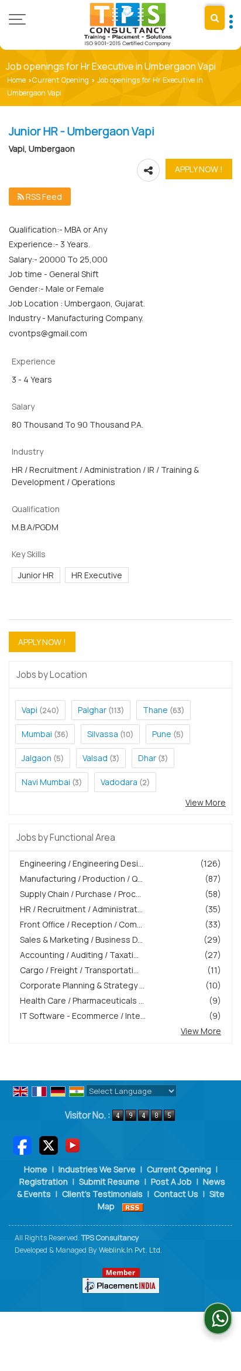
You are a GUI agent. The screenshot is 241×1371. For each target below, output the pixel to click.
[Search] (215, 18)
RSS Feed (43, 196)
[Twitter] (48, 1144)
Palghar (92, 709)
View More (205, 802)
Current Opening (60, 80)
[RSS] (132, 1206)
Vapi (29, 709)
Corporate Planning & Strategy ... (82, 985)
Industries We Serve (97, 1169)
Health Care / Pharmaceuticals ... (82, 1000)
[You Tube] (73, 1144)
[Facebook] (22, 1144)
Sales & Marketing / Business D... (81, 939)
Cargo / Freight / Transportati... (79, 970)
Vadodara (119, 781)
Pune (161, 733)
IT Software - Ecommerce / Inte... (83, 1015)
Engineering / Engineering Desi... (81, 863)
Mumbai (37, 733)
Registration (43, 1181)
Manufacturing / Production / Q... (81, 878)
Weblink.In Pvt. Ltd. (130, 1250)
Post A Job (171, 1181)
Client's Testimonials (102, 1193)
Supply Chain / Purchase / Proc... (80, 893)
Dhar (147, 757)
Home (16, 80)
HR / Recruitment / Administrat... (81, 909)
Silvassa (102, 733)
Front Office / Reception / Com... (81, 924)
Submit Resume (109, 1181)
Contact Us (176, 1193)
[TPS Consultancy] (127, 25)
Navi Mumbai (46, 781)
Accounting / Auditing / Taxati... (79, 954)
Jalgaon (36, 757)
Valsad (95, 757)
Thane (155, 709)
